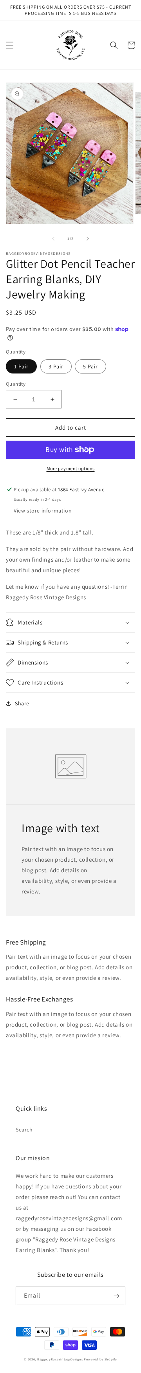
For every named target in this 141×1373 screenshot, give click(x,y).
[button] (9, 45)
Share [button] (22, 703)
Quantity (15, 384)
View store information (43, 510)
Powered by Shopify (100, 1359)
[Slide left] (53, 238)
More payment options (71, 468)
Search (24, 1129)
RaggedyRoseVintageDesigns (60, 1359)
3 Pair (56, 366)
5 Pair (90, 366)
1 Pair (21, 366)
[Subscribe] (116, 1296)
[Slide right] (87, 238)
